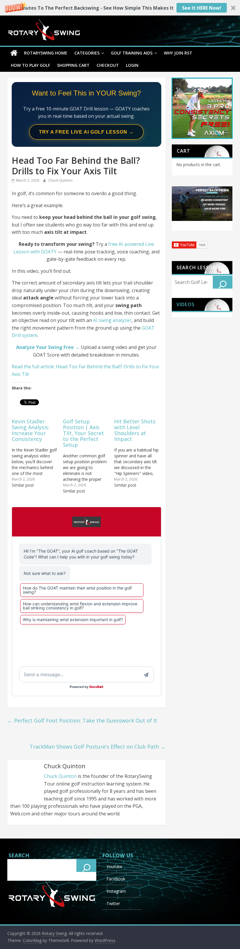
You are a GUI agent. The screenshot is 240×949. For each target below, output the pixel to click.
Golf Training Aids (131, 53)
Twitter (113, 903)
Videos (185, 304)
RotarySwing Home (45, 53)
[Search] (223, 282)
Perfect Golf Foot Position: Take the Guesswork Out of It (82, 720)
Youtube (114, 866)
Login (132, 65)
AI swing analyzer (112, 320)
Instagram (116, 891)
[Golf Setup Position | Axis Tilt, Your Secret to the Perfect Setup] (88, 456)
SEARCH (18, 855)
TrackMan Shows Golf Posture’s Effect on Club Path (98, 746)
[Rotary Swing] (13, 53)
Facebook (116, 879)
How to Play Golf (30, 65)
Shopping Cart (73, 65)
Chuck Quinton (60, 180)
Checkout (108, 65)
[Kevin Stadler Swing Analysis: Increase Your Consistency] (37, 453)
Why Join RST (178, 53)
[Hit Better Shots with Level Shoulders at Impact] (139, 453)
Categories (87, 53)
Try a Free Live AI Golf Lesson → (86, 132)
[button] (120, 8)
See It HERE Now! (201, 8)
